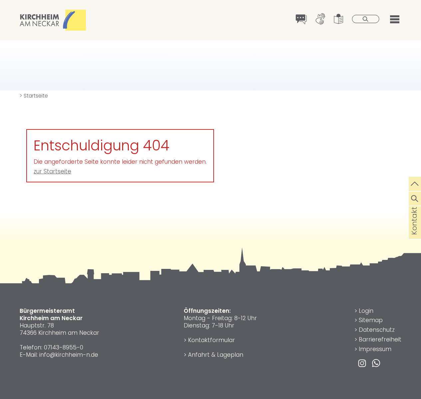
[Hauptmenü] (394, 18)
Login (366, 311)
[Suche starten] (366, 19)
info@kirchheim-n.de (68, 355)
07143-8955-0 (63, 347)
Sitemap (371, 320)
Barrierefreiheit (380, 339)
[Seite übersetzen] (301, 20)
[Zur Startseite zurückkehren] (53, 13)
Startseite (34, 95)
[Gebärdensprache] (320, 19)
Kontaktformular (211, 340)
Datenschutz (377, 330)
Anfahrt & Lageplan (215, 355)
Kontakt (414, 231)
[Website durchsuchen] (415, 197)
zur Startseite (52, 171)
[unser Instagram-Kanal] (362, 363)
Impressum (375, 349)
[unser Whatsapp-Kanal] (376, 363)
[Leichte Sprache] (338, 19)
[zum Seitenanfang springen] (415, 183)
